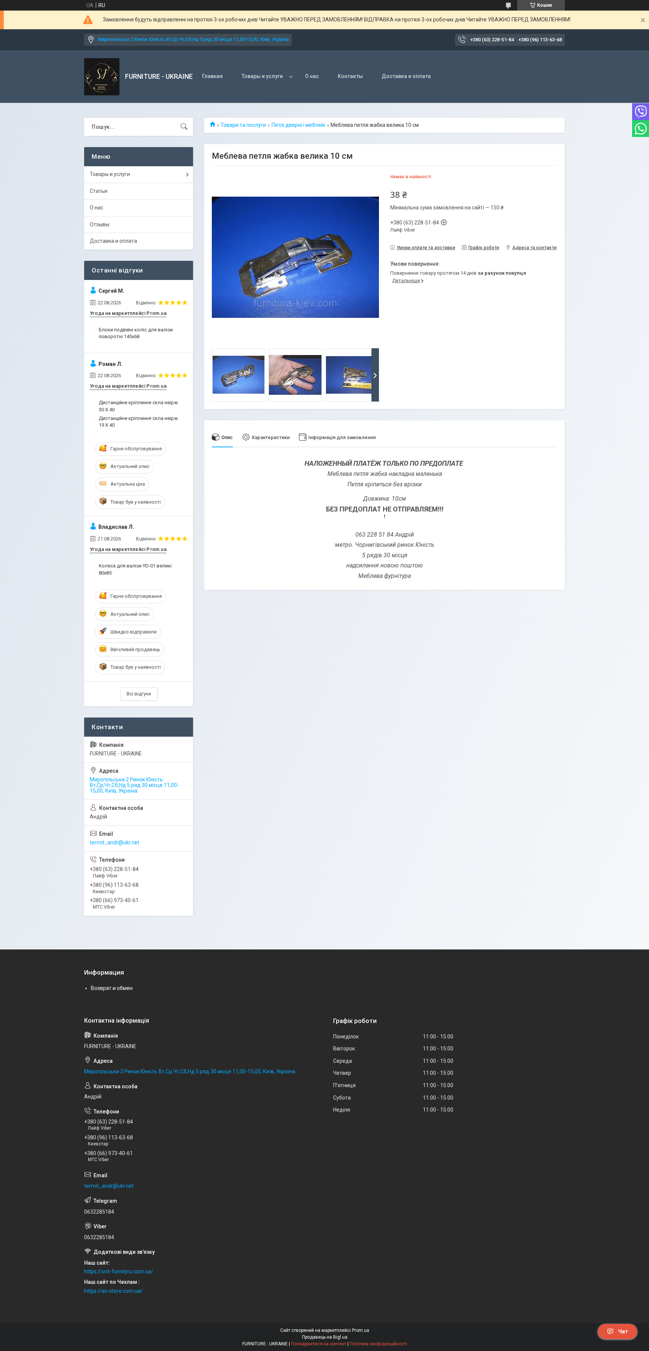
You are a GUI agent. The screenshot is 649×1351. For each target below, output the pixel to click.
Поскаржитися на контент (318, 1343)
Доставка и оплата (406, 76)
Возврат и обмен (112, 988)
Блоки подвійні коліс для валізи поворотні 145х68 (136, 333)
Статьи (98, 191)
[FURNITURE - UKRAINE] (101, 76)
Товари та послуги (243, 125)
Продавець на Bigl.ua (324, 1337)
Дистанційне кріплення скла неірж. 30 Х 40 (139, 406)
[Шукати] (184, 127)
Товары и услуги (262, 76)
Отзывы (99, 224)
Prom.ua (360, 1330)
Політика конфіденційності (378, 1343)
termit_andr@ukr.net (114, 842)
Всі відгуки (139, 694)
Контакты (350, 76)
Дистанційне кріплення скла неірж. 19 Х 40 (139, 421)
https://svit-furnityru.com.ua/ (118, 1271)
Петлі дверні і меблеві (298, 125)
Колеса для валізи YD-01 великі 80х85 (135, 569)
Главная (212, 76)
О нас (312, 76)
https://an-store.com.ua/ (113, 1291)
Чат (623, 1331)
